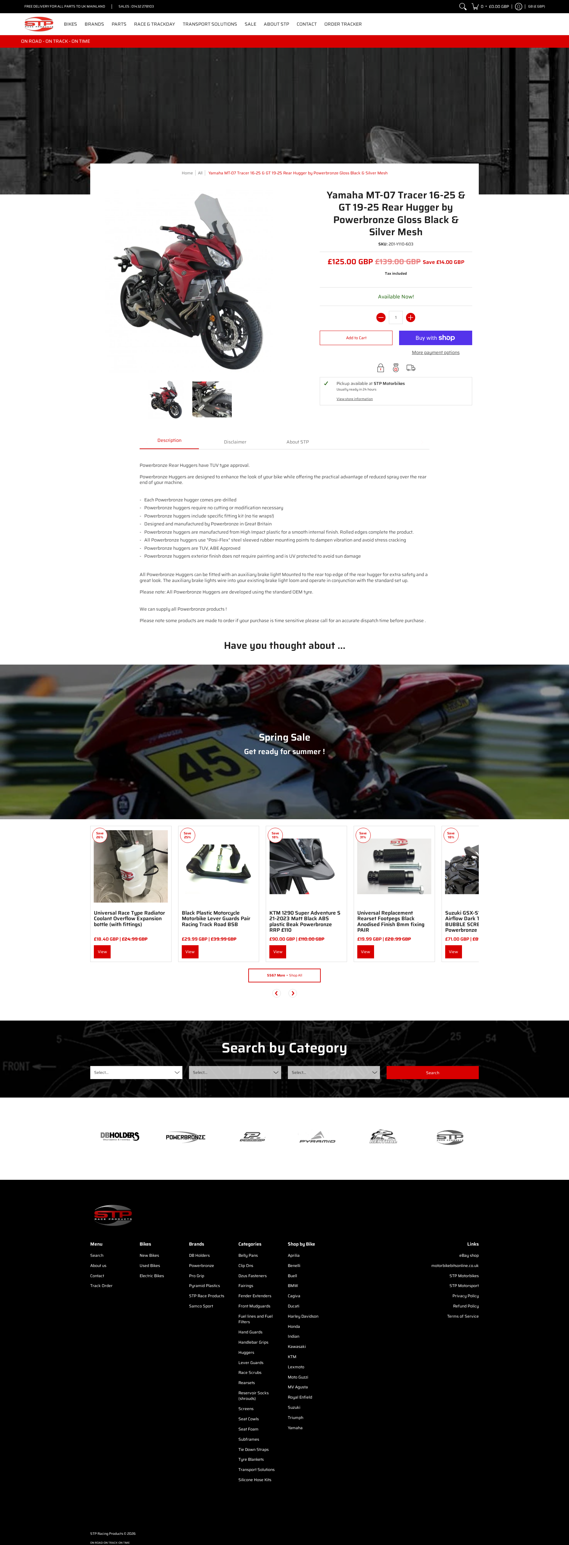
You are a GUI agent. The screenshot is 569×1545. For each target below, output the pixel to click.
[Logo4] (251, 1137)
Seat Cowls (248, 1419)
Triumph (295, 1417)
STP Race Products (206, 1296)
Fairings (245, 1285)
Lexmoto (296, 1367)
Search (96, 1255)
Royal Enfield (300, 1397)
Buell (292, 1276)
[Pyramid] (317, 1137)
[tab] (169, 442)
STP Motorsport (464, 1285)
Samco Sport (201, 1306)
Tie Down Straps (253, 1449)
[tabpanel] (284, 539)
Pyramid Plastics (204, 1285)
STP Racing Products (106, 1533)
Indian (293, 1336)
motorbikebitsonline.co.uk (455, 1265)
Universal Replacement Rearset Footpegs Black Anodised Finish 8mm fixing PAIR (390, 921)
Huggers (246, 1352)
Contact (97, 1276)
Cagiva (294, 1296)
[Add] (410, 317)
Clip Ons (245, 1265)
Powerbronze (201, 1265)
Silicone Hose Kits (254, 1480)
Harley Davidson (303, 1316)
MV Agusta (298, 1387)
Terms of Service (463, 1316)
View (102, 952)
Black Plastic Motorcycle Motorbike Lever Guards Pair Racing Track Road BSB (216, 918)
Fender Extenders (254, 1296)
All (200, 173)
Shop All (284, 975)
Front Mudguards (254, 1306)
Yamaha (295, 1428)
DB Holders (199, 1255)
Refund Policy (466, 1306)
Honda (294, 1326)
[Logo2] (383, 1137)
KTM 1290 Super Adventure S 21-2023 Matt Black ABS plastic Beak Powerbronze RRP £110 (304, 921)
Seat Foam (248, 1429)
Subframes (248, 1439)
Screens (246, 1409)
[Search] (463, 6)
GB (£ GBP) (536, 6)
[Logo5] (449, 1137)
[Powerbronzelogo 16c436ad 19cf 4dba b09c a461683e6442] (185, 1137)
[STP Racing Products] (39, 24)
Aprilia (294, 1255)
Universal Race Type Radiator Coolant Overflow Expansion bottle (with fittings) (129, 918)
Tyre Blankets (251, 1459)
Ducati (293, 1306)
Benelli (294, 1265)
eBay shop (469, 1255)
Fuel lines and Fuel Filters (255, 1319)
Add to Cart (356, 338)
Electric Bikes (152, 1276)
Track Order (101, 1285)
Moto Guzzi (298, 1377)
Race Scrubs (249, 1372)
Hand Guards (250, 1332)
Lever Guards (250, 1362)
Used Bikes (150, 1265)
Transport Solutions (256, 1469)
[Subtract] (381, 317)
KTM (292, 1357)
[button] (490, 6)
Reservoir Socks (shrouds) (253, 1396)
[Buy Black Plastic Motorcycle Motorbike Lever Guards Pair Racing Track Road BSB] (219, 866)
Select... (101, 1072)
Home (187, 173)
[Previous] (276, 993)
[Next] (292, 993)
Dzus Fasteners (252, 1276)
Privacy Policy (465, 1296)
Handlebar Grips (253, 1342)
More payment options (436, 353)
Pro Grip (196, 1276)
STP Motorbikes (464, 1276)
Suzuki (294, 1407)
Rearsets (246, 1383)
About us (98, 1265)
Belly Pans (248, 1255)
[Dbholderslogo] (119, 1137)
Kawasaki (297, 1346)
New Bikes (149, 1255)
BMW (293, 1285)
